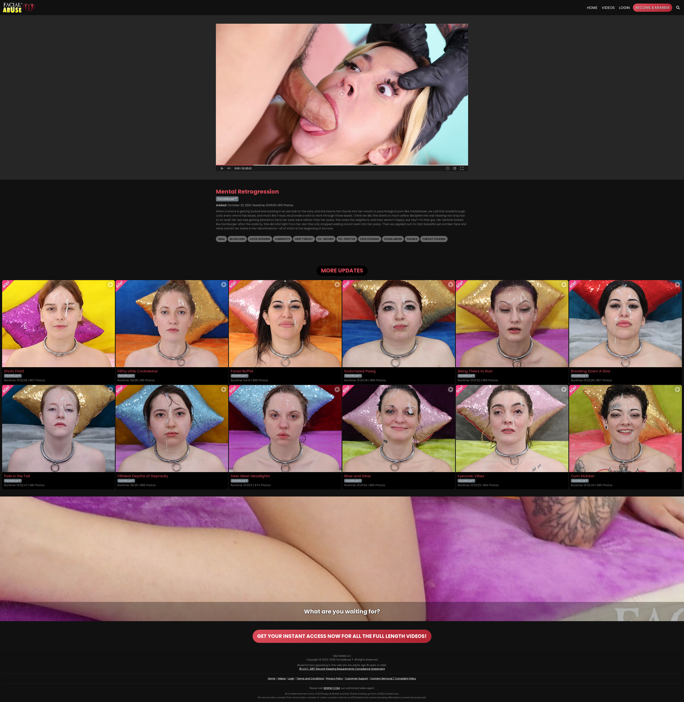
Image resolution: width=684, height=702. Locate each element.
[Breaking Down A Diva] (625, 323)
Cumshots (282, 239)
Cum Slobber (583, 476)
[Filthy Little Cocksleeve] (172, 323)
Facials (412, 239)
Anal (221, 239)
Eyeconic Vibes (471, 476)
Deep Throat (304, 239)
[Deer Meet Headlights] (285, 428)
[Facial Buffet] (285, 323)
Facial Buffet (242, 371)
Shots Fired (14, 371)
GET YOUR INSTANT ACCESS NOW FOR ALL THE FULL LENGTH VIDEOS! (342, 636)
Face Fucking (369, 239)
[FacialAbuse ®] (19, 7)
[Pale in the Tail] (58, 428)
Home (592, 7)
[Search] (678, 7)
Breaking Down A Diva (590, 371)
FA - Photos (346, 239)
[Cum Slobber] (625, 428)
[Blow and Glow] (398, 428)
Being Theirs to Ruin (475, 371)
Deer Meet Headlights (250, 476)
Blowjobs (237, 239)
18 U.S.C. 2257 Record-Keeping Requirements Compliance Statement (342, 669)
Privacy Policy (334, 678)
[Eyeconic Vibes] (512, 428)
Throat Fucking (433, 239)
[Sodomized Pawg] (398, 323)
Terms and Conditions (310, 678)
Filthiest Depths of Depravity (142, 476)
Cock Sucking (260, 239)
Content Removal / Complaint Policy (393, 678)
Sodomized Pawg (360, 371)
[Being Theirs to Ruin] (512, 323)
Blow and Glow (357, 476)
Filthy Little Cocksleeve (137, 371)
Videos (608, 7)
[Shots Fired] (58, 323)
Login (624, 7)
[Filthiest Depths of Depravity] (172, 428)
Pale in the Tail (17, 476)
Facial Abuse (393, 239)
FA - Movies (325, 239)
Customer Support (356, 678)
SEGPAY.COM (332, 688)
